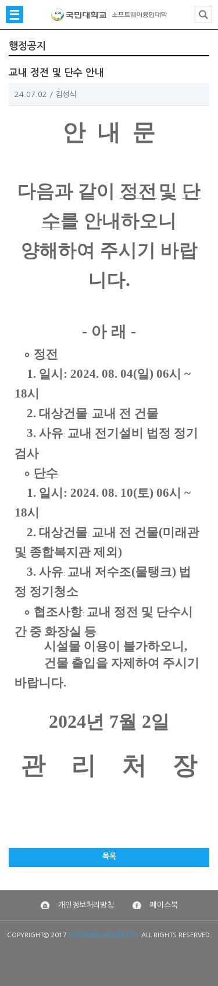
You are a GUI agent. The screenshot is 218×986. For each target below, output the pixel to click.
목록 (109, 856)
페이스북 (164, 905)
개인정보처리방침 (86, 905)
